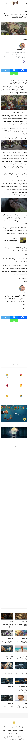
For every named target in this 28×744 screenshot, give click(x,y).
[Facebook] (22, 70)
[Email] (24, 61)
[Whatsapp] (14, 73)
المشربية (15, 238)
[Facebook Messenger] (14, 70)
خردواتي (20, 686)
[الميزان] (14, 3)
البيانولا (21, 730)
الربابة (9, 730)
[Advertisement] (14, 544)
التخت (25, 11)
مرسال (10, 733)
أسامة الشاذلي (20, 49)
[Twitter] (5, 70)
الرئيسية (21, 727)
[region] (14, 432)
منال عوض (8, 161)
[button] (14, 432)
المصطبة (9, 238)
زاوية (4, 730)
